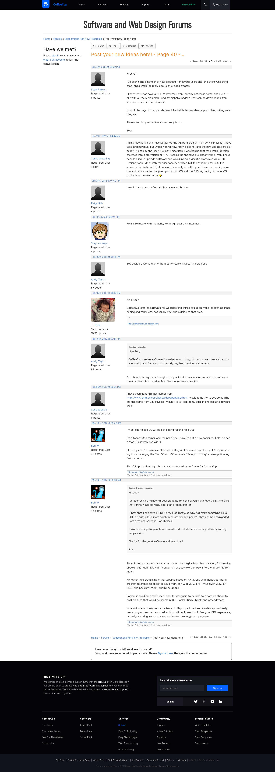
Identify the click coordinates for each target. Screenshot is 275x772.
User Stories (163, 749)
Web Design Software (118, 760)
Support (146, 4)
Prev (195, 61)
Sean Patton (98, 89)
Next (226, 61)
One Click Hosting (127, 731)
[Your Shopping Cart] (205, 5)
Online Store (99, 760)
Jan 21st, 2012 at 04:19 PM (106, 180)
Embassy (161, 737)
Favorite (148, 46)
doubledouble (99, 409)
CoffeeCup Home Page (79, 760)
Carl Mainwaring (100, 158)
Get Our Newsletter (52, 737)
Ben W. (95, 445)
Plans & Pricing (126, 749)
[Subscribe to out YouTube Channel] (212, 701)
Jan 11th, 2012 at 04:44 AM (106, 136)
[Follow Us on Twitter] (195, 701)
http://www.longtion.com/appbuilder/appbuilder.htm (157, 397)
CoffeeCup (48, 718)
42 (219, 61)
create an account (54, 59)
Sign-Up (217, 688)
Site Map (181, 760)
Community (163, 718)
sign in (56, 55)
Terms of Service (166, 766)
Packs (82, 4)
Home (46, 38)
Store (167, 4)
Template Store (204, 718)
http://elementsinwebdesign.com (143, 324)
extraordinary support (115, 689)
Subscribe (130, 46)
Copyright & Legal (155, 760)
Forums (57, 38)
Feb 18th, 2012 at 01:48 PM (106, 293)
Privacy (170, 760)
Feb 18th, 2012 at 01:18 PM (106, 257)
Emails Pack (86, 725)
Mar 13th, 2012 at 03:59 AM (106, 480)
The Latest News (51, 731)
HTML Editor (189, 4)
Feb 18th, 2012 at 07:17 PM (106, 339)
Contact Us (48, 743)
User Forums (163, 743)
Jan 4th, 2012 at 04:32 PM (106, 67)
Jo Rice (95, 325)
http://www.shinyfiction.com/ (140, 472)
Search (99, 46)
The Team (47, 725)
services (105, 685)
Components (201, 743)
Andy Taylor (98, 279)
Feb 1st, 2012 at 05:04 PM (105, 217)
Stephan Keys (99, 243)
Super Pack (86, 737)
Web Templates (203, 725)
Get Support (138, 760)
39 (206, 61)
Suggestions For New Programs (83, 38)
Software (103, 4)
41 (215, 61)
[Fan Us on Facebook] (204, 701)
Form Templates (203, 737)
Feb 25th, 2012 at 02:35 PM (106, 387)
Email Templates (203, 731)
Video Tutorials (165, 731)
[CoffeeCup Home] (60, 5)
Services (123, 718)
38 (201, 61)
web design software (84, 685)
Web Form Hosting (128, 743)
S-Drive (122, 725)
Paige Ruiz (97, 203)
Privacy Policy (148, 766)
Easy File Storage (127, 737)
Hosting (124, 4)
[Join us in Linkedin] (220, 701)
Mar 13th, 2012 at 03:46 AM (106, 423)
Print (114, 46)
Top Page (60, 760)
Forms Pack (86, 731)
